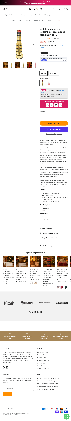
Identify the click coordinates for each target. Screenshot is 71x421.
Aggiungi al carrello (54, 123)
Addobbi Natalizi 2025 (43, 368)
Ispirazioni (8, 15)
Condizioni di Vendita (43, 360)
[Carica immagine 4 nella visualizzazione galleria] (19, 44)
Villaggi (13, 20)
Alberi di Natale (20, 15)
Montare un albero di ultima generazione (49, 381)
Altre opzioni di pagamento (54, 134)
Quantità (42, 111)
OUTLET (58, 20)
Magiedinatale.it (10, 413)
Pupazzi (49, 20)
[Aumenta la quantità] (48, 115)
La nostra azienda (42, 352)
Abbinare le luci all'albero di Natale (47, 386)
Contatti (39, 366)
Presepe (27, 20)
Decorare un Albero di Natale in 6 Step (48, 378)
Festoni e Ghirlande (34, 15)
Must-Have (62, 15)
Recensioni (40, 355)
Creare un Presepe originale (45, 389)
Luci (20, 20)
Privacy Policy (41, 363)
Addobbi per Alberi (49, 15)
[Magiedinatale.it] (35, 8)
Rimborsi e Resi (41, 357)
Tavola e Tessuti (38, 20)
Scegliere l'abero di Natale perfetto (47, 383)
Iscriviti (7, 394)
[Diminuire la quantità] (41, 115)
